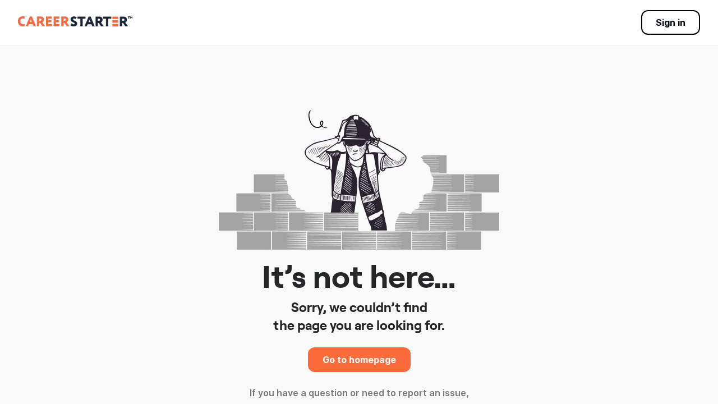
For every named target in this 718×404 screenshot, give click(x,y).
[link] (75, 21)
